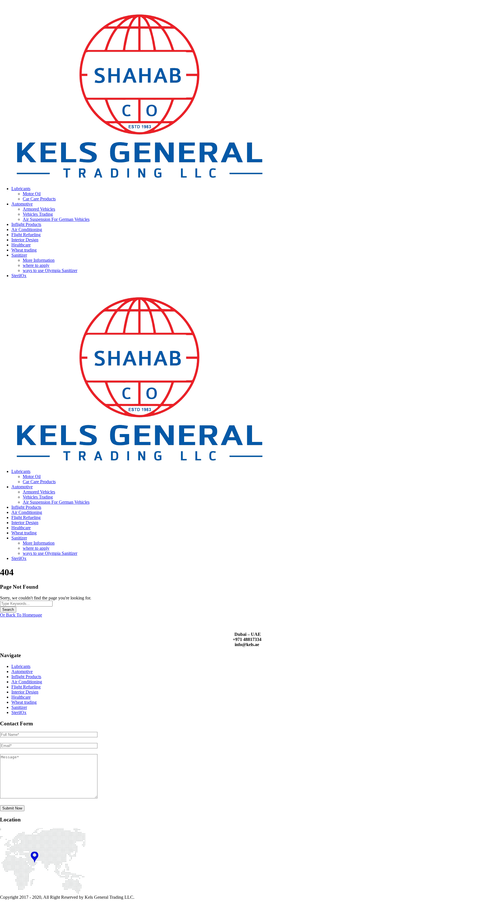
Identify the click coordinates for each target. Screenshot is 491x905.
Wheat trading (24, 250)
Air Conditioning (26, 229)
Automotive (22, 204)
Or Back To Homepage (21, 615)
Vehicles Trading (38, 214)
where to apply (36, 265)
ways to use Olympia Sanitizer (50, 270)
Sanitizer (19, 255)
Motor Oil (32, 193)
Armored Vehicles (39, 209)
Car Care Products (39, 198)
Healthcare (21, 244)
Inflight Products (26, 224)
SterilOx (18, 275)
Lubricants (20, 188)
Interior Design (24, 239)
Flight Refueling (26, 234)
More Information (39, 260)
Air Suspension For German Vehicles (56, 219)
